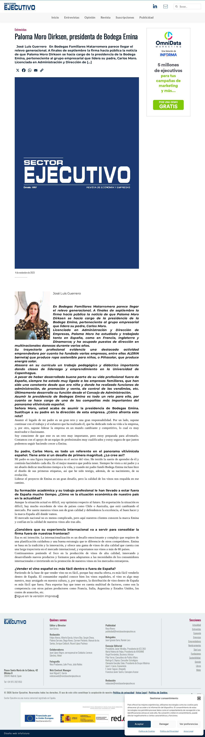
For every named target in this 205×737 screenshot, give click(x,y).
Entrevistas (20, 29)
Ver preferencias (189, 724)
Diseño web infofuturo (17, 733)
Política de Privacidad (169, 731)
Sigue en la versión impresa (36, 596)
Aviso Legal (188, 731)
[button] (198, 698)
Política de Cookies (147, 731)
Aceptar (139, 724)
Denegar (164, 724)
